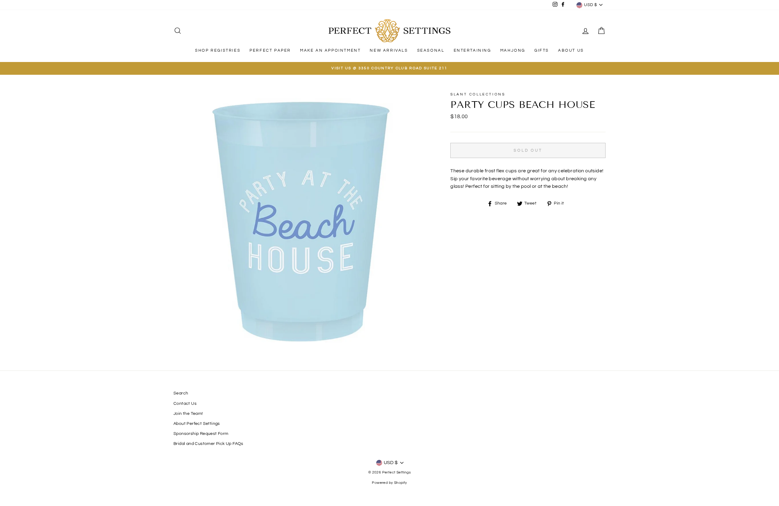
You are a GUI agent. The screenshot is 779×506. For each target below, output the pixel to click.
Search (180, 393)
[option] (389, 68)
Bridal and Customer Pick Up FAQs (208, 444)
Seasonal (431, 50)
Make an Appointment (330, 50)
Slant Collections (477, 94)
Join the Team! (188, 413)
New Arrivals (389, 50)
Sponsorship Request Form (201, 434)
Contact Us (185, 403)
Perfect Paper (270, 50)
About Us (571, 50)
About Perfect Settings (196, 424)
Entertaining (472, 50)
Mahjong (512, 50)
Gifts (541, 50)
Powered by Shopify (389, 483)
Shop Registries (217, 50)
